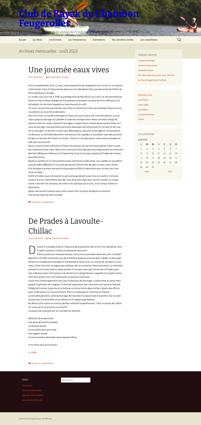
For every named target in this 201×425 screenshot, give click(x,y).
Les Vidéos (143, 109)
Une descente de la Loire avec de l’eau (156, 75)
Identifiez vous (145, 95)
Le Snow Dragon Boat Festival (152, 80)
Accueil (22, 39)
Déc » (170, 171)
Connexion (27, 385)
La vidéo (32, 352)
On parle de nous (146, 114)
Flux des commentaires (33, 395)
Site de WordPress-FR (32, 400)
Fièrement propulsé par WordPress (35, 418)
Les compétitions (149, 39)
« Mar (146, 171)
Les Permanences (77, 39)
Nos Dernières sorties (58, 77)
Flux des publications (32, 390)
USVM (140, 119)
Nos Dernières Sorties (123, 39)
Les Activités (55, 39)
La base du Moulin (146, 60)
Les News (37, 39)
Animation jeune (145, 70)
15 (141, 157)
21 (176, 157)
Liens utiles (143, 104)
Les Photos (143, 99)
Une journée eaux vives (68, 69)
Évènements (99, 39)
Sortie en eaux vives (147, 65)
